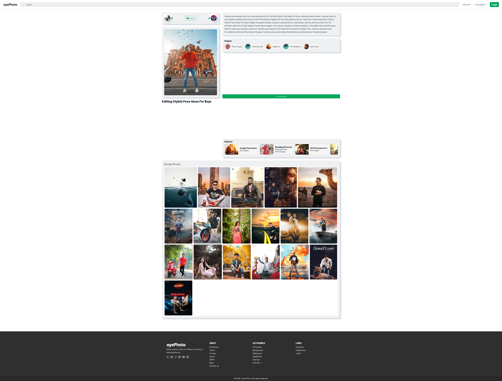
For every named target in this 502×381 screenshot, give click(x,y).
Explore (467, 5)
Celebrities (257, 356)
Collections (301, 350)
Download (282, 96)
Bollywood (257, 353)
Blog (211, 362)
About (212, 356)
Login (298, 353)
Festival (256, 359)
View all (256, 362)
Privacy (212, 353)
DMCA (212, 359)
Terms (212, 350)
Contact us (214, 366)
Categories (480, 5)
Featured (299, 347)
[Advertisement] (190, 124)
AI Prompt (257, 347)
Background (258, 350)
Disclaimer (214, 347)
